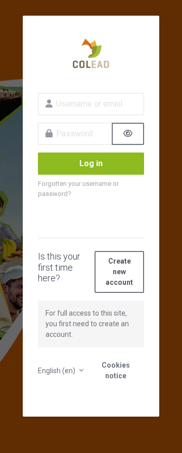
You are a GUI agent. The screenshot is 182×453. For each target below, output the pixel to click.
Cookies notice (116, 370)
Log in (91, 163)
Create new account (119, 271)
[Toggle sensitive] (128, 134)
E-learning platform (91, 53)
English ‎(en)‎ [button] (57, 371)
